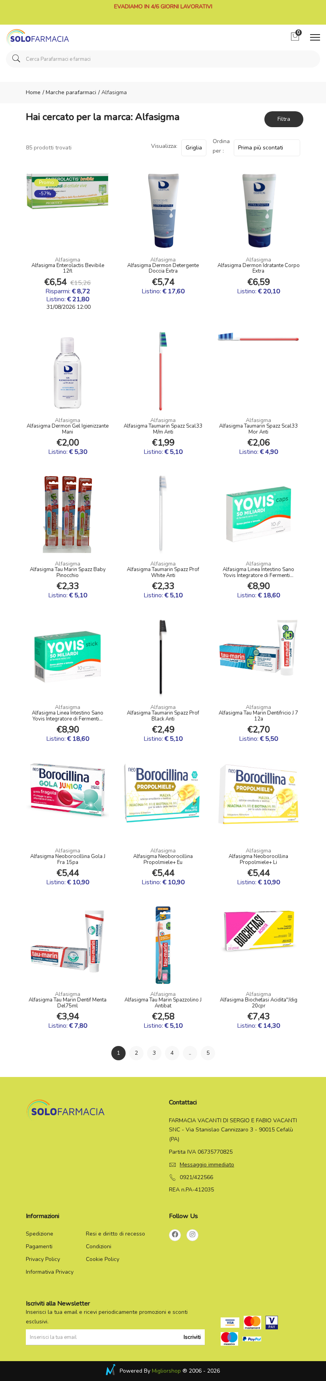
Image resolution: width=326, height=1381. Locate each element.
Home (33, 92)
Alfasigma (67, 259)
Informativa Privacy (50, 1272)
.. (190, 1053)
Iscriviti (192, 1337)
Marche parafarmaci (70, 92)
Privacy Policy (43, 1259)
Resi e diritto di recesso (115, 1234)
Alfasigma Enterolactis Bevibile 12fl (67, 269)
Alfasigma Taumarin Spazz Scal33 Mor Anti (258, 429)
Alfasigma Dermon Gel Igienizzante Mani (68, 429)
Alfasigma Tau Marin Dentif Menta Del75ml (68, 1003)
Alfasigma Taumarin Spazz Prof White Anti (163, 573)
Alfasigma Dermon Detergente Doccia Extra (163, 269)
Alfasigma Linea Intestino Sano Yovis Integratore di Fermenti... (258, 573)
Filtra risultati (283, 121)
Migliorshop (166, 1371)
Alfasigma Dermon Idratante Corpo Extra (258, 269)
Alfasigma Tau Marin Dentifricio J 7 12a (258, 716)
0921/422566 (196, 1177)
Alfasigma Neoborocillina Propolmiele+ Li (258, 860)
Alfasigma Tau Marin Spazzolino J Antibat (163, 1003)
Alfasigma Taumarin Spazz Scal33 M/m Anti (163, 429)
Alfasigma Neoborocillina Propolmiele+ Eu (163, 860)
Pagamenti (39, 1246)
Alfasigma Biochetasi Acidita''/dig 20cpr (258, 1003)
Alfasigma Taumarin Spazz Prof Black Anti (163, 716)
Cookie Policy (102, 1259)
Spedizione (39, 1234)
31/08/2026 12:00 (68, 307)
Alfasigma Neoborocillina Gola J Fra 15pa (67, 860)
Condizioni (98, 1246)
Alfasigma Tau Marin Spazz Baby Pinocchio (68, 573)
